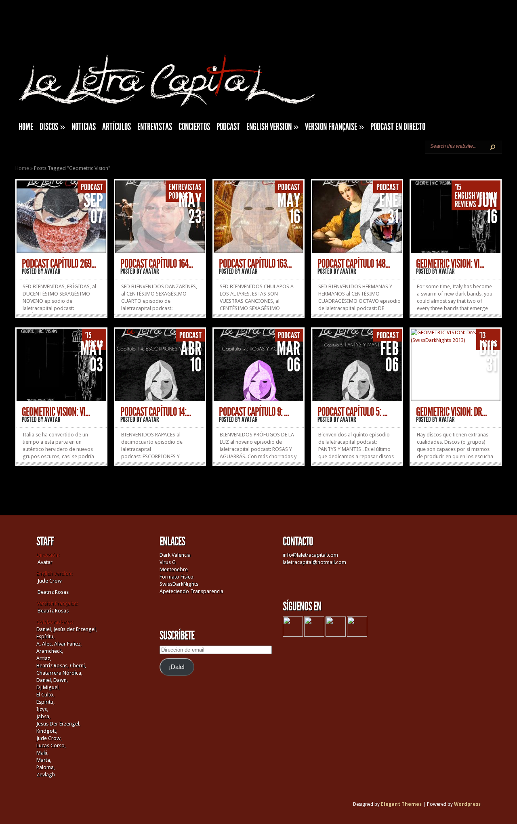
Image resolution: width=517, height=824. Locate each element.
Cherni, (78, 666)
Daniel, (44, 629)
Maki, (42, 753)
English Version (272, 126)
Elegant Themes (401, 804)
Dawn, (60, 680)
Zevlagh (45, 775)
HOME (26, 126)
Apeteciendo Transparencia (191, 591)
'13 (482, 335)
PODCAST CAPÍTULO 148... (353, 263)
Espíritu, (45, 636)
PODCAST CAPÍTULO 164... (156, 263)
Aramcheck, (49, 651)
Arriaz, (43, 658)
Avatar (52, 271)
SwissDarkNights (179, 584)
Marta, (43, 760)
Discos (52, 126)
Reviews (465, 204)
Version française (334, 126)
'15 (458, 187)
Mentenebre (174, 569)
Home (22, 168)
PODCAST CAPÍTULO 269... (59, 263)
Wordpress (467, 804)
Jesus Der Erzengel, (58, 724)
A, (38, 644)
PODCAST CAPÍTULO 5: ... (352, 412)
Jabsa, (43, 716)
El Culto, (45, 695)
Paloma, (45, 767)
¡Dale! (177, 667)
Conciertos (194, 126)
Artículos (116, 126)
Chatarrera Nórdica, (59, 673)
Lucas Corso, (51, 745)
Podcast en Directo (397, 126)
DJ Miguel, (48, 687)
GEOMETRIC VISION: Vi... (450, 263)
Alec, (47, 644)
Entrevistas (154, 126)
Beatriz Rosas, (53, 666)
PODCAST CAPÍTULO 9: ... (254, 412)
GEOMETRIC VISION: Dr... (451, 412)
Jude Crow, (49, 738)
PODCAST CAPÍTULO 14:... (155, 412)
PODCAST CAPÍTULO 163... (255, 263)
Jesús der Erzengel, (75, 629)
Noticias (83, 126)
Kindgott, (46, 731)
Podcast (228, 126)
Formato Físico (176, 577)
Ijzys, (42, 709)
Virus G (168, 562)
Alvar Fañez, (68, 644)
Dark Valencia (175, 555)
